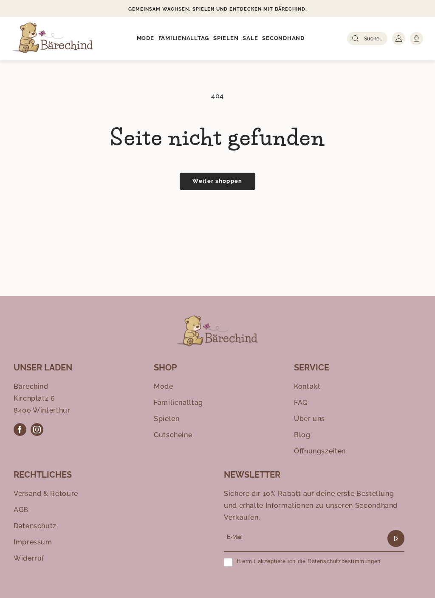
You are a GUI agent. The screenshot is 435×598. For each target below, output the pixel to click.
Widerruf (29, 558)
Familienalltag (178, 403)
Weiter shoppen (217, 181)
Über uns (309, 419)
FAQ (301, 403)
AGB (21, 510)
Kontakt (307, 386)
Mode (163, 386)
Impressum (33, 542)
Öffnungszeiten (320, 451)
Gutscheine (173, 435)
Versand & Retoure (46, 494)
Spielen (166, 419)
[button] (145, 38)
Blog (302, 435)
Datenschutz (35, 526)
